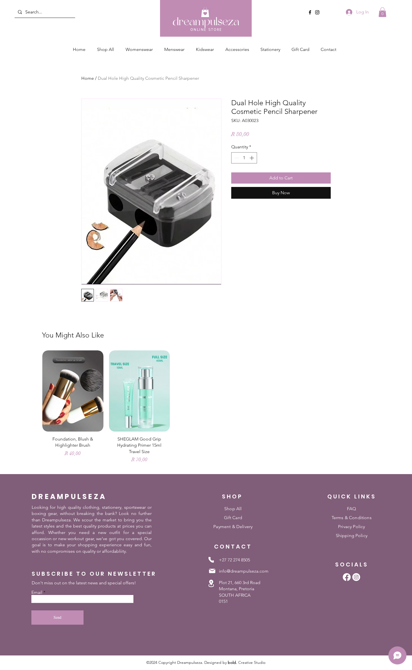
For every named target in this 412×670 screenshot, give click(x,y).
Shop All (233, 508)
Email (36, 592)
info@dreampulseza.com (244, 571)
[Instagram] (317, 12)
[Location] (211, 583)
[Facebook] (310, 12)
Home (87, 78)
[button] (382, 12)
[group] (206, 409)
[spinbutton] (244, 158)
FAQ (351, 508)
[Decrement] (236, 158)
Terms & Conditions (352, 517)
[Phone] (211, 560)
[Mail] (212, 571)
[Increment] (252, 158)
